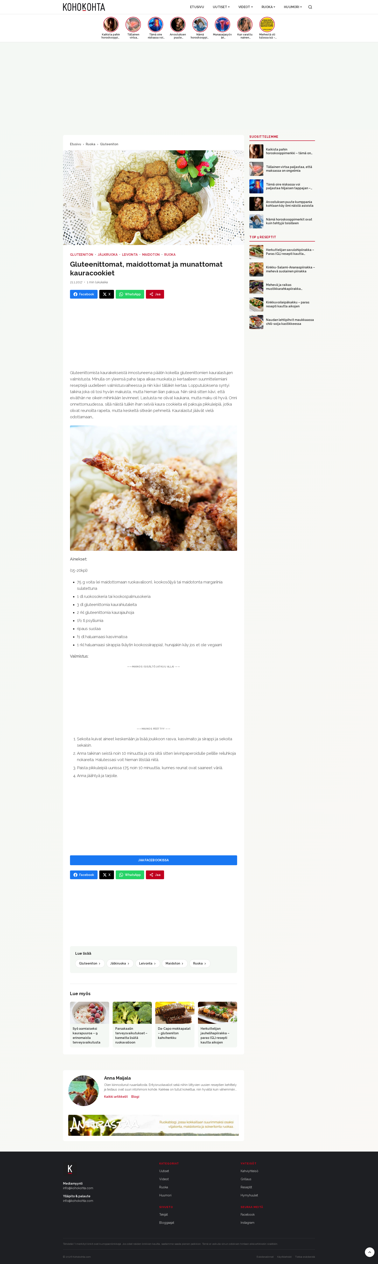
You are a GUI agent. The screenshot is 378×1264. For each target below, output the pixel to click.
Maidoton (151, 254)
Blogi (135, 1096)
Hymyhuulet (249, 1195)
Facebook (248, 1214)
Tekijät (163, 1214)
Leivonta (130, 254)
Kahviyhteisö (249, 1171)
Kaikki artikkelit (116, 1096)
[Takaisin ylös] (369, 1252)
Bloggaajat (166, 1222)
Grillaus (246, 1179)
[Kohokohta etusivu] (84, 7)
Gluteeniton (109, 144)
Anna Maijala (117, 1078)
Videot (244, 7)
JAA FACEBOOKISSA (153, 860)
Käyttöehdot (284, 1256)
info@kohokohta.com (78, 1188)
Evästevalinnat (265, 1256)
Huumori (291, 7)
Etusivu (197, 7)
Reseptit (246, 1187)
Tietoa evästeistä (305, 1256)
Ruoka (267, 7)
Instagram (247, 1222)
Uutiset (220, 7)
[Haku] (310, 7)
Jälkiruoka (107, 254)
